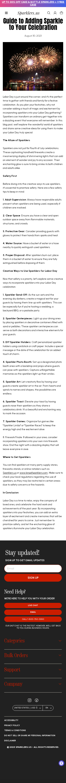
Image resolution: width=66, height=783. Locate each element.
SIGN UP (33, 577)
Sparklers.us (9, 472)
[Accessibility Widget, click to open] (61, 763)
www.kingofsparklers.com (34, 472)
